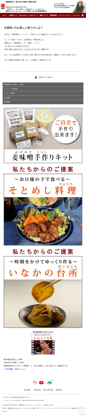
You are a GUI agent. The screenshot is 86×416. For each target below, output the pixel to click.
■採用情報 (59, 390)
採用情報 (7, 102)
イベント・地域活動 (10, 89)
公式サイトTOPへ (45, 77)
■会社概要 (27, 390)
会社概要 (7, 97)
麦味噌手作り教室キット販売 (13, 84)
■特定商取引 (37, 390)
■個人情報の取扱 (48, 390)
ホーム (4, 15)
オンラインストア (65, 15)
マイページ (76, 15)
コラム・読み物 (9, 93)
